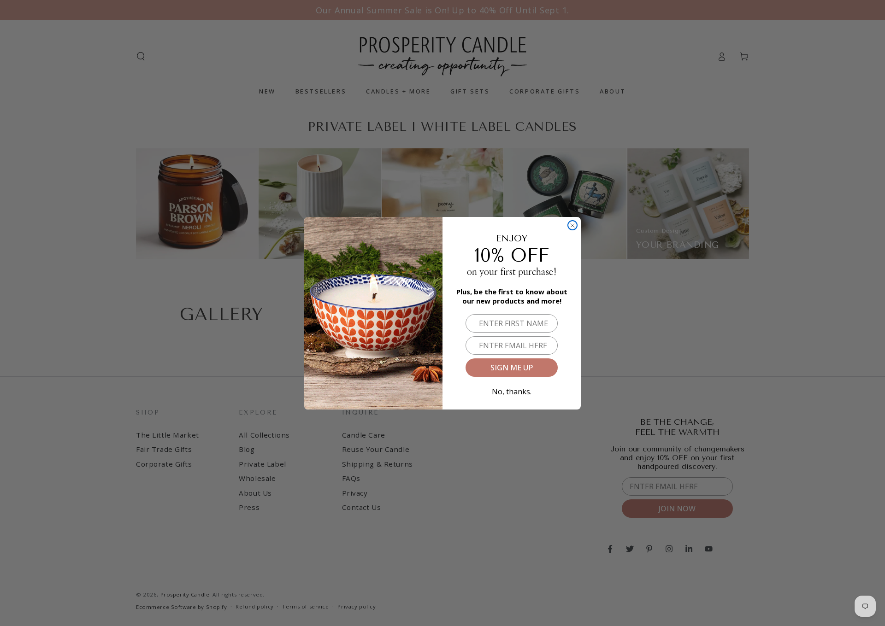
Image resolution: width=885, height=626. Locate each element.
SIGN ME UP (511, 368)
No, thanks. (511, 390)
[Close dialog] (572, 225)
